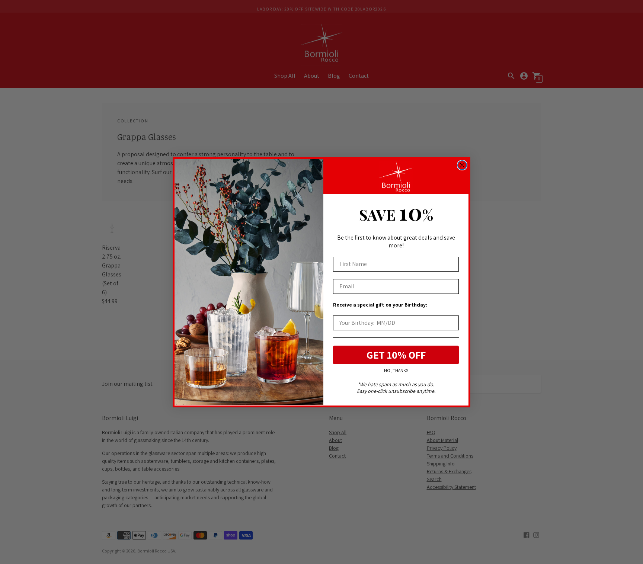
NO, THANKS (396, 370)
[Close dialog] (462, 165)
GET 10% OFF (396, 354)
